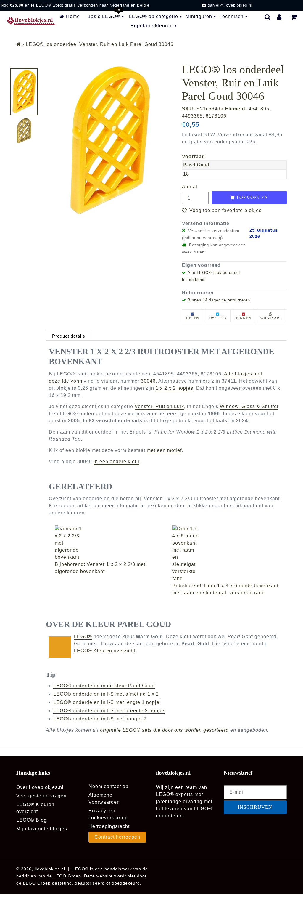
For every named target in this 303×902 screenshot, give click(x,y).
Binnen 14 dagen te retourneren (219, 300)
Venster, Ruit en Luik (159, 406)
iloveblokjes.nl (50, 868)
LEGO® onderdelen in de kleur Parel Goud (104, 685)
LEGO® (83, 636)
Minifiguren (199, 16)
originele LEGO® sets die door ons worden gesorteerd (164, 730)
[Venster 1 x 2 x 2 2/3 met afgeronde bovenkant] (110, 543)
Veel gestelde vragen (41, 795)
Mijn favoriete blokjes (41, 828)
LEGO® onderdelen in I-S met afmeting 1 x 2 (106, 693)
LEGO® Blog (31, 820)
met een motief (164, 450)
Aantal (189, 186)
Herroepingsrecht (109, 826)
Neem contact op (108, 786)
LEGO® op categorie (153, 16)
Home (72, 16)
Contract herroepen (117, 837)
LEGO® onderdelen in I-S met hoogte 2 (99, 718)
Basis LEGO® (103, 16)
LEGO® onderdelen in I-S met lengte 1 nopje (106, 702)
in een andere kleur (116, 461)
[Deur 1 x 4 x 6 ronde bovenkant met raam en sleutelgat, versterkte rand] (228, 553)
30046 (148, 380)
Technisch (232, 16)
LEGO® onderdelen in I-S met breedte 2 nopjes (109, 710)
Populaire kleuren (151, 25)
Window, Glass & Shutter (249, 406)
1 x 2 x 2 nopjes (174, 388)
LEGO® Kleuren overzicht (104, 650)
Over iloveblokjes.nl (40, 787)
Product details (68, 335)
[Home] (18, 44)
